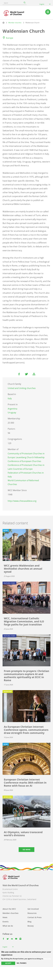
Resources (32, 913)
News (5, 917)
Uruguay (12, 412)
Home (3, 22)
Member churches (14, 23)
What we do (8, 926)
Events (5, 921)
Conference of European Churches (24, 461)
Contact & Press (35, 917)
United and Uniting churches (22, 388)
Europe (9, 38)
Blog (29, 921)
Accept (8, 963)
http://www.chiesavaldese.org (22, 501)
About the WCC (9, 909)
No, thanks (21, 963)
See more (26, 849)
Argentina (12, 408)
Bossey (31, 926)
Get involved (33, 909)
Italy (10, 398)
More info (47, 959)
